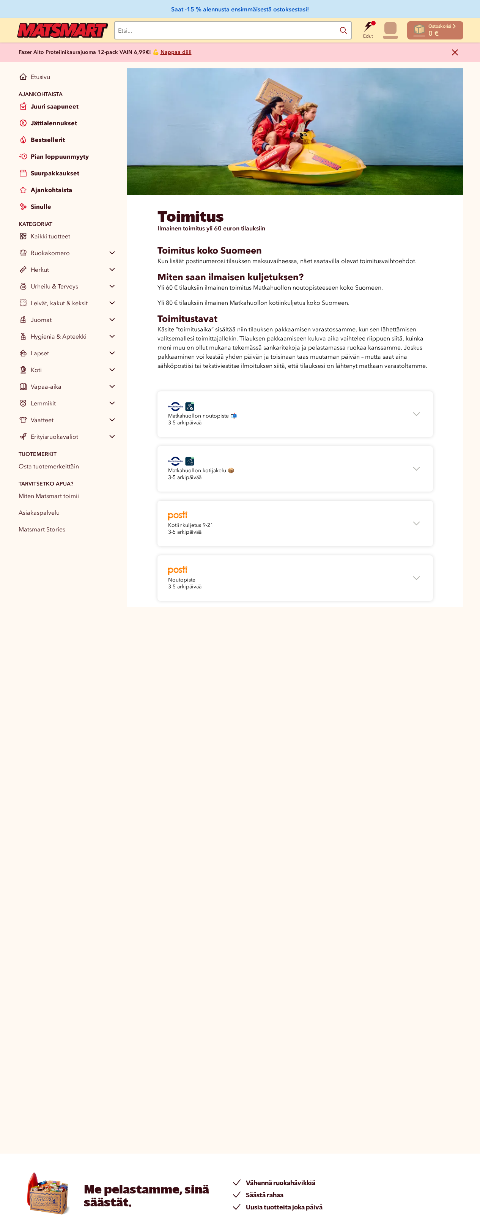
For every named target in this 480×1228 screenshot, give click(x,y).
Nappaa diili (176, 52)
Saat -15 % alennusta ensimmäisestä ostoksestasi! (240, 9)
